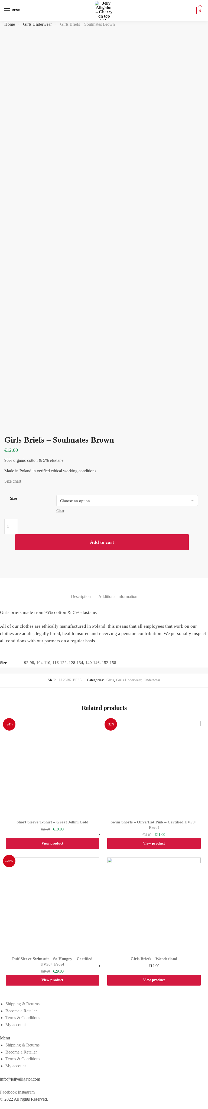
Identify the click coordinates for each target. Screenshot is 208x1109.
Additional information (117, 596)
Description (81, 596)
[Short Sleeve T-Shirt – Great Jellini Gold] (52, 767)
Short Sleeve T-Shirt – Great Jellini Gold (52, 822)
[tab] (81, 592)
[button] (104, 1038)
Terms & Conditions (22, 1017)
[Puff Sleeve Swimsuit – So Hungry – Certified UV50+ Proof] (52, 904)
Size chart (12, 481)
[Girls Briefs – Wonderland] (154, 904)
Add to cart (102, 542)
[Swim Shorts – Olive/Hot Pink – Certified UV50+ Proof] (154, 767)
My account (15, 1024)
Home (9, 24)
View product (52, 843)
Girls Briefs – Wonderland (154, 959)
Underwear (152, 680)
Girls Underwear (37, 24)
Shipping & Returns (22, 1004)
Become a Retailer (21, 1011)
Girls (110, 680)
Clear (60, 511)
